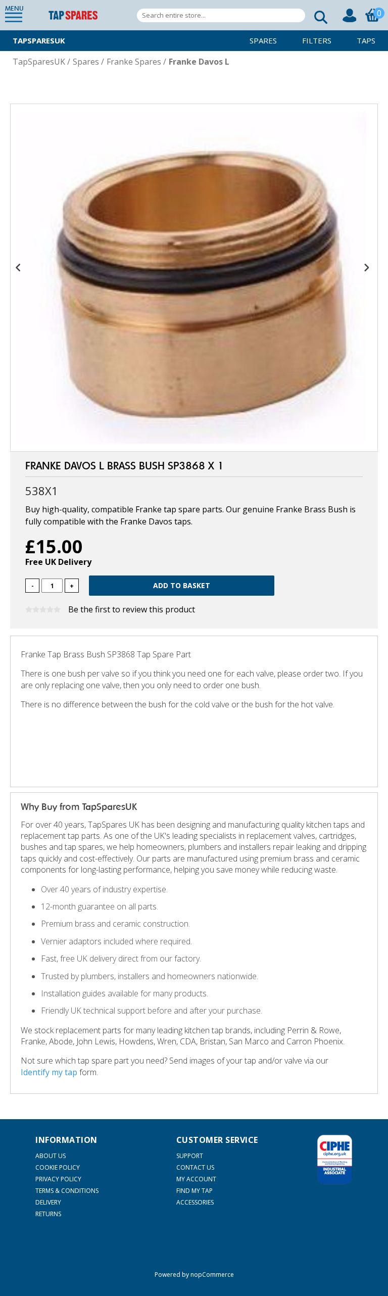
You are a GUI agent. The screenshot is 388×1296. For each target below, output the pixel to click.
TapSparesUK (39, 40)
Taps (366, 40)
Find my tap (194, 1190)
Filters (316, 40)
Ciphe (335, 1159)
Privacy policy (58, 1179)
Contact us (195, 1167)
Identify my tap (49, 1072)
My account (196, 1179)
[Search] (317, 15)
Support (189, 1155)
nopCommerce (212, 1274)
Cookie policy (57, 1167)
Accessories (195, 1202)
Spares (263, 40)
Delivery (48, 1202)
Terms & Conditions (67, 1190)
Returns (48, 1214)
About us (50, 1155)
